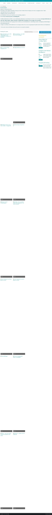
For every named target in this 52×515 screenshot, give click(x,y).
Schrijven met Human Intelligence (45, 51)
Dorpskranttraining (44, 62)
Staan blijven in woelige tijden (43, 40)
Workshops (14, 3)
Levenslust (38, 3)
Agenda (8, 3)
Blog (47, 3)
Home (4, 3)
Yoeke (43, 3)
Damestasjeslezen (22, 3)
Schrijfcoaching (31, 3)
